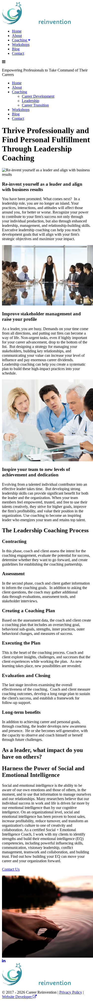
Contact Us (11, 869)
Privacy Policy (70, 992)
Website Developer (17, 997)
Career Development (38, 96)
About (17, 36)
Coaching (20, 40)
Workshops (21, 44)
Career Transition (35, 105)
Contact (18, 53)
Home (17, 31)
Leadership (30, 101)
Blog (16, 49)
